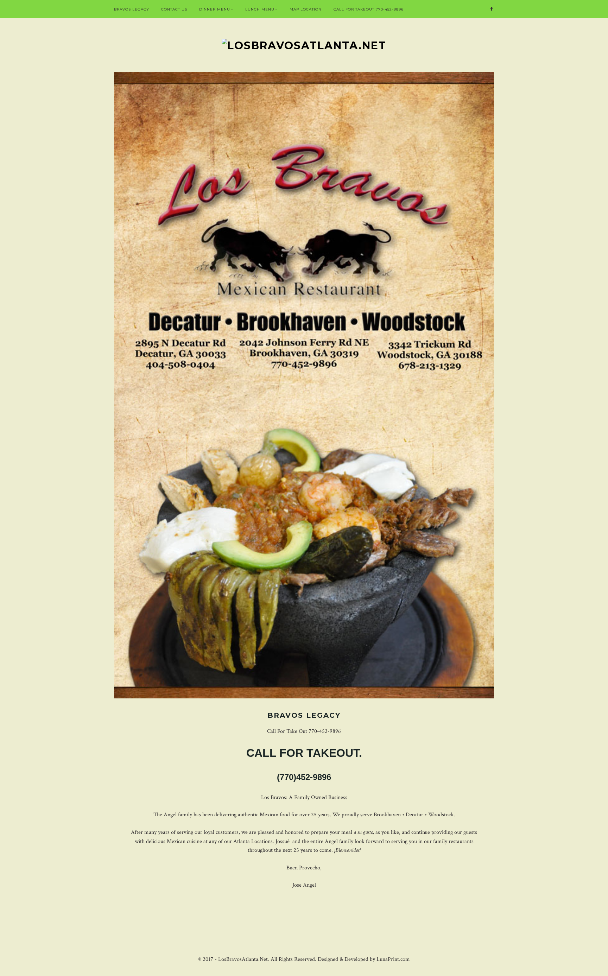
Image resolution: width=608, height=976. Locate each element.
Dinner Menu (214, 9)
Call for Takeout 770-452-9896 (369, 9)
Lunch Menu (259, 9)
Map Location (306, 9)
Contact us (174, 9)
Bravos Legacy (131, 9)
